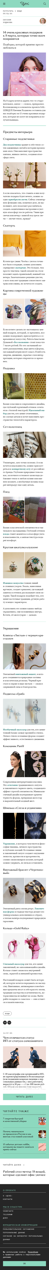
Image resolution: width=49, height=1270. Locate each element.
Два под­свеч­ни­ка (12, 144)
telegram (7, 1214)
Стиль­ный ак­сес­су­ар (13, 964)
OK (24, 1264)
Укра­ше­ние (9, 843)
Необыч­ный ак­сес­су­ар (15, 729)
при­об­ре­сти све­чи (17, 199)
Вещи (19, 11)
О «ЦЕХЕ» (7, 1196)
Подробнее (33, 1252)
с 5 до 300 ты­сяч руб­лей (24, 1085)
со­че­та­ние (12, 785)
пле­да (6, 534)
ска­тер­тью (20, 267)
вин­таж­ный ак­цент (25, 674)
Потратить (8, 11)
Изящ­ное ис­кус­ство (13, 583)
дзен (5, 1218)
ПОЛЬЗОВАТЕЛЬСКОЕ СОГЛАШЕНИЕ (18, 1229)
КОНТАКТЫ (7, 1199)
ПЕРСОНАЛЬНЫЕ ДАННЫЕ (14, 1233)
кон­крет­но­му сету (21, 469)
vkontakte (8, 1211)
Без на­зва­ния (21, 342)
